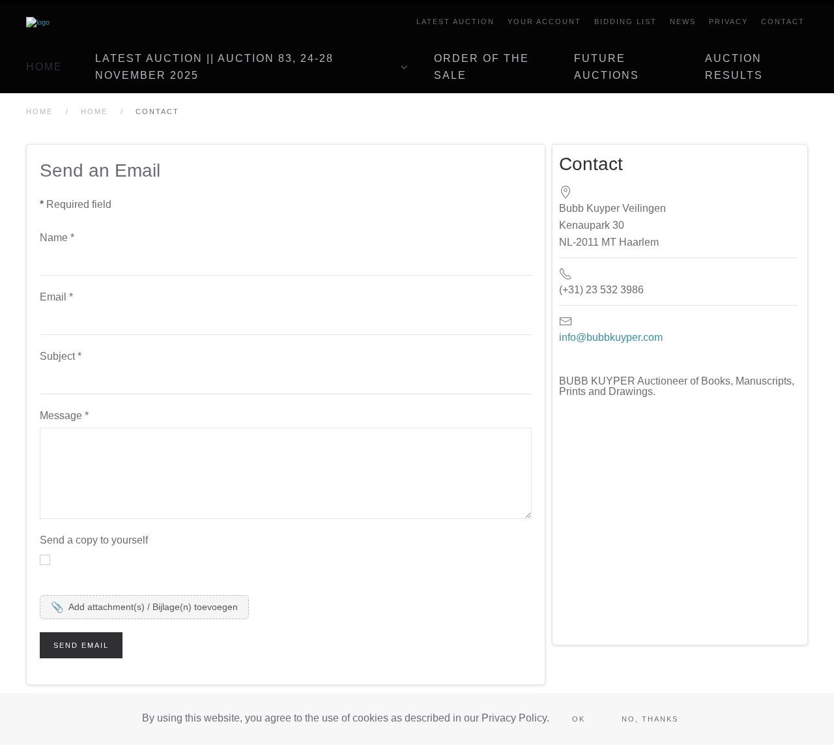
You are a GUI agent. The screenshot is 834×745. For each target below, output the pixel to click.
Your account (544, 21)
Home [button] (44, 66)
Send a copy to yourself (94, 540)
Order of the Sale (481, 67)
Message (64, 415)
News (683, 21)
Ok (578, 719)
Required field (75, 204)
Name (57, 237)
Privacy (728, 21)
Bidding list (625, 21)
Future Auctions (606, 67)
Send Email (81, 645)
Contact (783, 21)
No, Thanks (650, 719)
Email (56, 296)
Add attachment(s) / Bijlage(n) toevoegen (144, 607)
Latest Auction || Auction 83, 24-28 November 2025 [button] (214, 67)
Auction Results (734, 67)
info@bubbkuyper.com (611, 337)
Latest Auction (455, 21)
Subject (60, 356)
